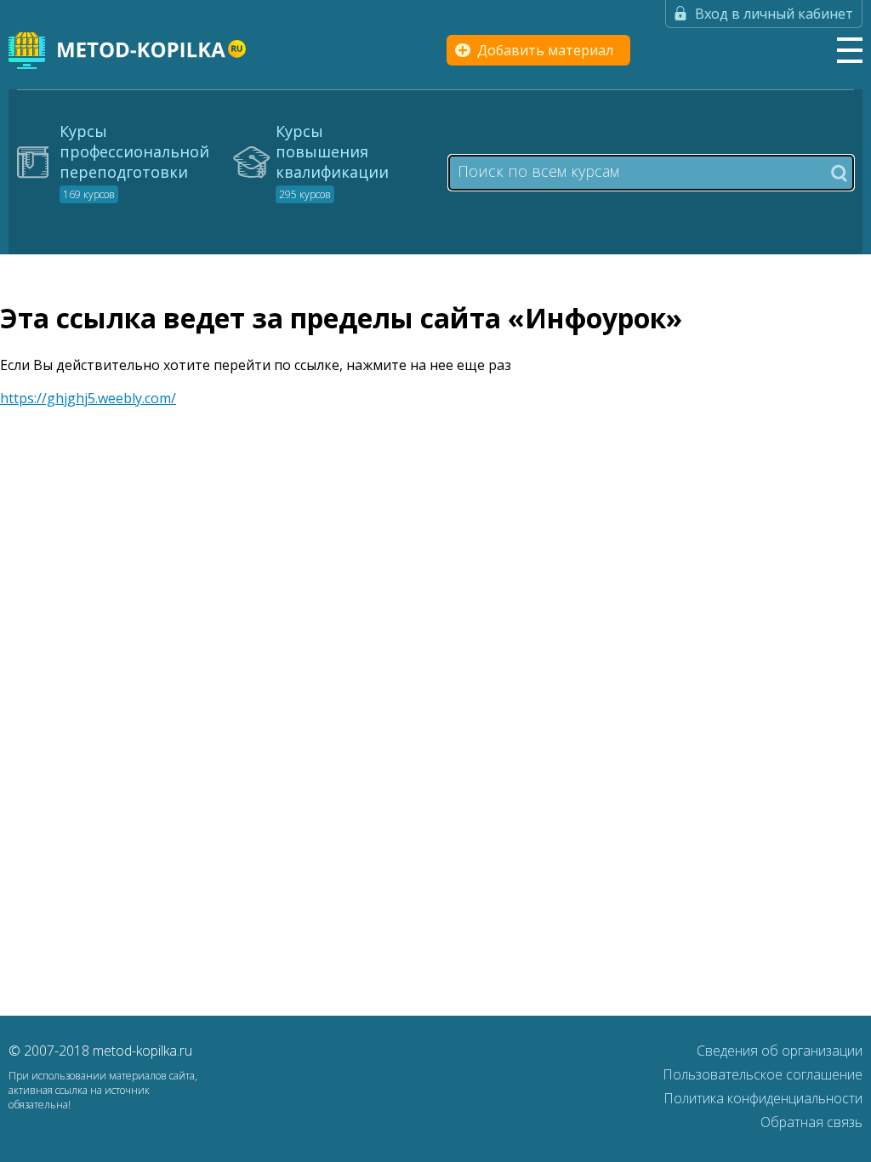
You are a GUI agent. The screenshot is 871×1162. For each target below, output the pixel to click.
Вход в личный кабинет (774, 13)
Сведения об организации (779, 1050)
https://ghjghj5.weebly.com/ (88, 398)
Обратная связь (811, 1122)
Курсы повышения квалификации (332, 161)
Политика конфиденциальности (762, 1098)
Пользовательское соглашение (762, 1074)
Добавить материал (545, 50)
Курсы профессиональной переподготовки (134, 161)
